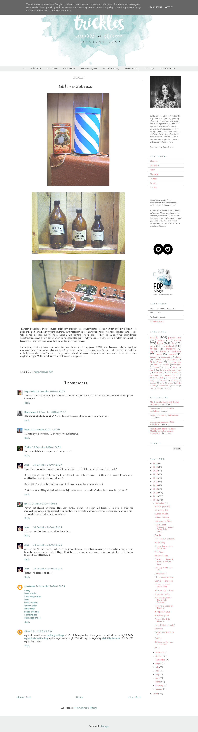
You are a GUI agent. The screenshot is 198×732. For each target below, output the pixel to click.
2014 (155, 485)
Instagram (154, 165)
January (159, 689)
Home (79, 697)
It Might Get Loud (162, 611)
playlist (178, 357)
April (157, 678)
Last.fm (153, 187)
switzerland (163, 385)
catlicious (158, 372)
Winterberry (160, 542)
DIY (166, 367)
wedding (174, 380)
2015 (155, 481)
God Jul (158, 535)
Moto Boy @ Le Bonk (164, 590)
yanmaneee (29, 586)
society (166, 364)
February (159, 685)
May (157, 674)
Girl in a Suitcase (162, 517)
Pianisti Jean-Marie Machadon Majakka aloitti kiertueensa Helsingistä (163, 431)
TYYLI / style (149, 68)
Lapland (153, 383)
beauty (153, 357)
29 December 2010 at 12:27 (47, 464)
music (154, 337)
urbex (170, 383)
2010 (155, 500)
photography (174, 337)
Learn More (155, 7)
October (159, 656)
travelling (170, 348)
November (160, 652)
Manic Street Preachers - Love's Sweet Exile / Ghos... (164, 528)
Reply (27, 402)
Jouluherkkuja (160, 573)
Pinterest (154, 174)
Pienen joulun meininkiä (165, 538)
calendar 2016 (155, 388)
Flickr (152, 169)
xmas (157, 367)
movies (177, 340)
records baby (170, 375)
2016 (155, 478)
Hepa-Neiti (29, 391)
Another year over (162, 506)
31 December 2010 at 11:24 (47, 527)
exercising (165, 357)
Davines (158, 638)
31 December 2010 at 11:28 (47, 544)
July (157, 667)
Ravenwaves (30, 412)
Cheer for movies (162, 594)
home (36, 371)
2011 (155, 496)
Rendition (159, 628)
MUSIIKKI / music (167, 68)
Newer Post (24, 697)
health (152, 370)
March (158, 681)
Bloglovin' (154, 161)
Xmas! (157, 647)
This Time (159, 552)
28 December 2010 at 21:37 (51, 412)
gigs (152, 351)
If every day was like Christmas (163, 547)
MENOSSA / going (89, 68)
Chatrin (27, 447)
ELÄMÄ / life (36, 68)
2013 (155, 489)
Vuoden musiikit (161, 513)
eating (161, 340)
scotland (163, 380)
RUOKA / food (69, 68)
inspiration (172, 359)
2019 (155, 467)
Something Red (161, 510)
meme (159, 354)
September (160, 659)
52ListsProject (156, 362)
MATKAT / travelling (111, 68)
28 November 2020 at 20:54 (50, 586)
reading (158, 359)
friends (153, 348)
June (26, 464)
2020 (155, 463)
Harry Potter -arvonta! (165, 625)
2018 (155, 470)
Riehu (27, 429)
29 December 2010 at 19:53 (42, 503)
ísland (166, 388)
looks (160, 343)
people (172, 354)
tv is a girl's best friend (170, 370)
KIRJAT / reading (132, 68)
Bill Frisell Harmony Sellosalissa (164, 415)
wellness (176, 351)
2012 (155, 492)
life (172, 343)
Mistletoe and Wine (163, 521)
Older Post (134, 697)
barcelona (175, 386)
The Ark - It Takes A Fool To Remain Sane (164, 561)
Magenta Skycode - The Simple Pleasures (163, 599)
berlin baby (173, 378)
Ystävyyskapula (161, 555)
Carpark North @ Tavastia (162, 620)
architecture (172, 372)
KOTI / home (52, 68)
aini (25, 503)
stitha (27, 631)
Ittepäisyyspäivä (162, 615)
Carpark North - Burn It (164, 633)
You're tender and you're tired (162, 585)
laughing (177, 364)
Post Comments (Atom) (85, 707)
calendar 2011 (156, 377)
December (160, 503)
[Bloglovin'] (163, 261)
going (152, 345)
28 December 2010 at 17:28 (50, 391)
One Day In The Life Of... (163, 568)
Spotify (153, 183)
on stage (154, 375)
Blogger (105, 726)
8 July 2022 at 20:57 (41, 631)
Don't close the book (164, 581)
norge (152, 380)
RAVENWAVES (157, 321)
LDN (175, 367)
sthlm (162, 383)
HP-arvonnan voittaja (164, 577)
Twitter (153, 178)
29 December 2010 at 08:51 (46, 447)
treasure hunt (46, 371)
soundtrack (169, 345)
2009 (155, 693)
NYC (156, 364)
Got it (169, 7)
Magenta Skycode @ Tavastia (164, 607)
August (158, 663)
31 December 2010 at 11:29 (47, 568)
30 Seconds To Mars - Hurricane (164, 643)
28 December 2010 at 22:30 (45, 429)
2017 (155, 474)
